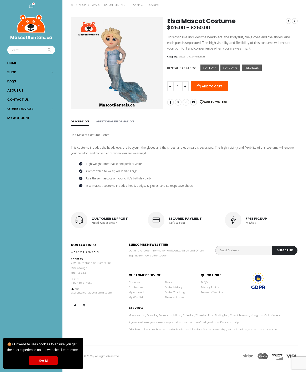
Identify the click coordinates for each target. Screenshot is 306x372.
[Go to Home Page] (72, 4)
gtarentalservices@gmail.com (91, 293)
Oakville (152, 315)
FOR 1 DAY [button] (209, 68)
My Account (18, 118)
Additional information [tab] (115, 121)
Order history (173, 287)
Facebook (170, 102)
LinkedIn (186, 102)
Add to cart (212, 86)
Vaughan (257, 315)
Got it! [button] (43, 360)
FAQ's (204, 282)
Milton (177, 315)
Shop (11, 72)
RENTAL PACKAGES (181, 68)
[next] (295, 21)
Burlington (222, 315)
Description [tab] (80, 121)
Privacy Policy (210, 287)
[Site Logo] (31, 27)
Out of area (272, 315)
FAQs (11, 81)
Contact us (136, 287)
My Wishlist (136, 297)
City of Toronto (239, 315)
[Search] (49, 50)
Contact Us (18, 99)
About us (135, 282)
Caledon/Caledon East (198, 315)
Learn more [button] (69, 350)
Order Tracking (175, 292)
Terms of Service (212, 292)
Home (12, 63)
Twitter (178, 102)
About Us (15, 90)
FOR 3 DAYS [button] (252, 68)
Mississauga (137, 315)
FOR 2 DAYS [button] (230, 68)
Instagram (84, 305)
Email (193, 102)
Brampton (165, 315)
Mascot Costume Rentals (192, 56)
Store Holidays (174, 297)
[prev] (288, 21)
